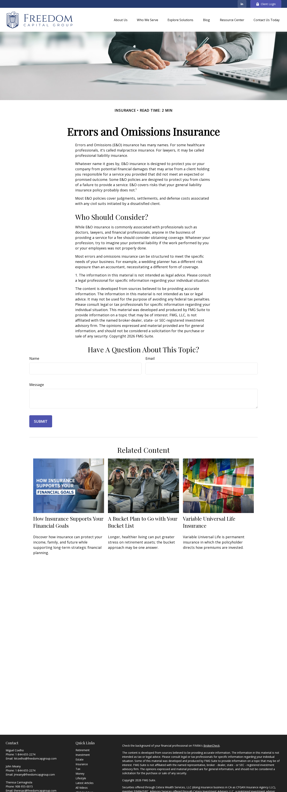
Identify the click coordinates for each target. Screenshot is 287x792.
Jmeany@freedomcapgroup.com (34, 774)
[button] (120, 20)
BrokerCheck (211, 745)
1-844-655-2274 (25, 754)
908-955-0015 (24, 786)
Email (150, 358)
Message (36, 384)
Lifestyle (81, 778)
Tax (78, 769)
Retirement (83, 750)
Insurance (82, 764)
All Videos (82, 787)
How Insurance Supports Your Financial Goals (68, 522)
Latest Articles (85, 783)
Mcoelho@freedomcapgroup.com (35, 758)
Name (34, 358)
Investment (83, 755)
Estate (80, 759)
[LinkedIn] (242, 4)
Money (80, 773)
